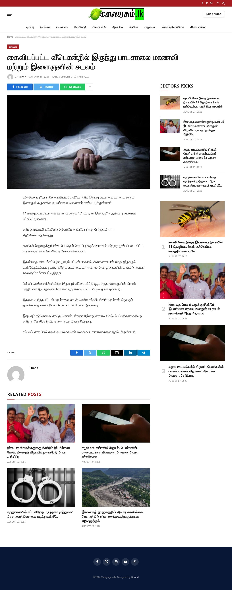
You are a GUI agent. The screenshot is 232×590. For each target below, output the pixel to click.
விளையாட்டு (99, 27)
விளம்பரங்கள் (198, 27)
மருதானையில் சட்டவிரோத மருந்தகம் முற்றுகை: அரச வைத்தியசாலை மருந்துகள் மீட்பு (40, 514)
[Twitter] (11, 215)
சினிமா (134, 27)
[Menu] (9, 14)
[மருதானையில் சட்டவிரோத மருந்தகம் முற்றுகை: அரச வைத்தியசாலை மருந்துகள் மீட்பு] (41, 487)
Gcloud (135, 577)
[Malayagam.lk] (116, 14)
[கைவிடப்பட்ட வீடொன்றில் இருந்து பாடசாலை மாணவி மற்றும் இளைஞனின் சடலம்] (78, 142)
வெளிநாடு (80, 27)
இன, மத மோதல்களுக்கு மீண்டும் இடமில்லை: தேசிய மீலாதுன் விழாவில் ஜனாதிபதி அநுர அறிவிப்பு (38, 452)
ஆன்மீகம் (118, 27)
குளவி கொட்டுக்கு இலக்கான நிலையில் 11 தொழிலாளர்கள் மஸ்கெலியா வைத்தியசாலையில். (203, 102)
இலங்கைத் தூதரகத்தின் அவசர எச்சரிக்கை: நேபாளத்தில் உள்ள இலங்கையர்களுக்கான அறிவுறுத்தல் (113, 516)
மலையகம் (62, 27)
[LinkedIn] (11, 223)
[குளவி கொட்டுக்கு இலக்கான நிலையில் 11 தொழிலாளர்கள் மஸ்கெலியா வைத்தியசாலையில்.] (170, 103)
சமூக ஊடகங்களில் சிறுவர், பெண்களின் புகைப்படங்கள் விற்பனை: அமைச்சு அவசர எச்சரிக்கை (110, 452)
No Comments (63, 77)
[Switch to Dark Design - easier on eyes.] (218, 3)
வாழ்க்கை (149, 27)
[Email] (11, 240)
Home (10, 37)
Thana (22, 77)
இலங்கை (45, 27)
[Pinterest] (11, 231)
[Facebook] (11, 207)
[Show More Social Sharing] (89, 87)
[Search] (223, 3)
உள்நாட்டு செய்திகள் (172, 27)
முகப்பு (30, 27)
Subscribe (213, 14)
